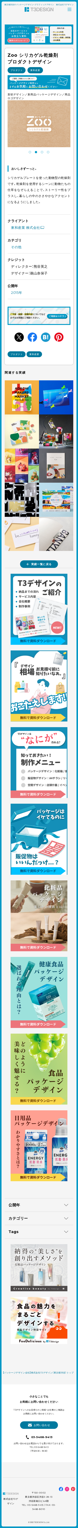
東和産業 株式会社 (25, 228)
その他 (16, 247)
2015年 (16, 293)
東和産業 (35, 70)
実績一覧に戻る (41, 564)
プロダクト (16, 70)
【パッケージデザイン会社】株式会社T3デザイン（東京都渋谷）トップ (38, 1372)
